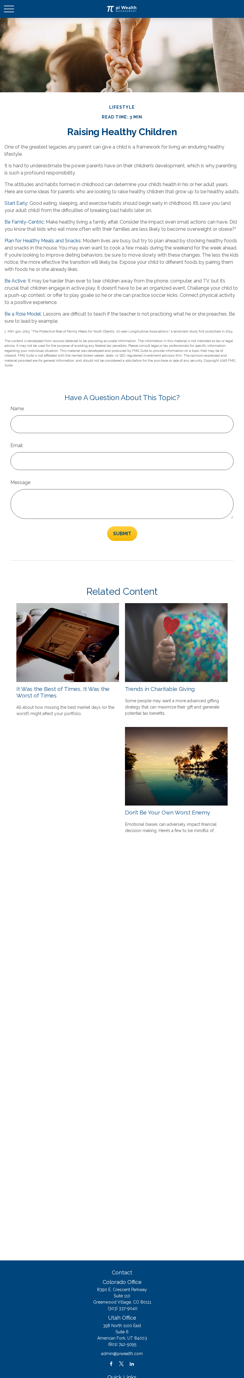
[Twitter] (122, 1364)
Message (20, 482)
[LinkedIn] (132, 1364)
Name (17, 408)
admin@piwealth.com (122, 1353)
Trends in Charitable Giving (160, 689)
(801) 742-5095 (122, 1344)
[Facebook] (111, 1364)
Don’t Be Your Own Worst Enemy (167, 812)
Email (16, 445)
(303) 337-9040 (122, 1308)
